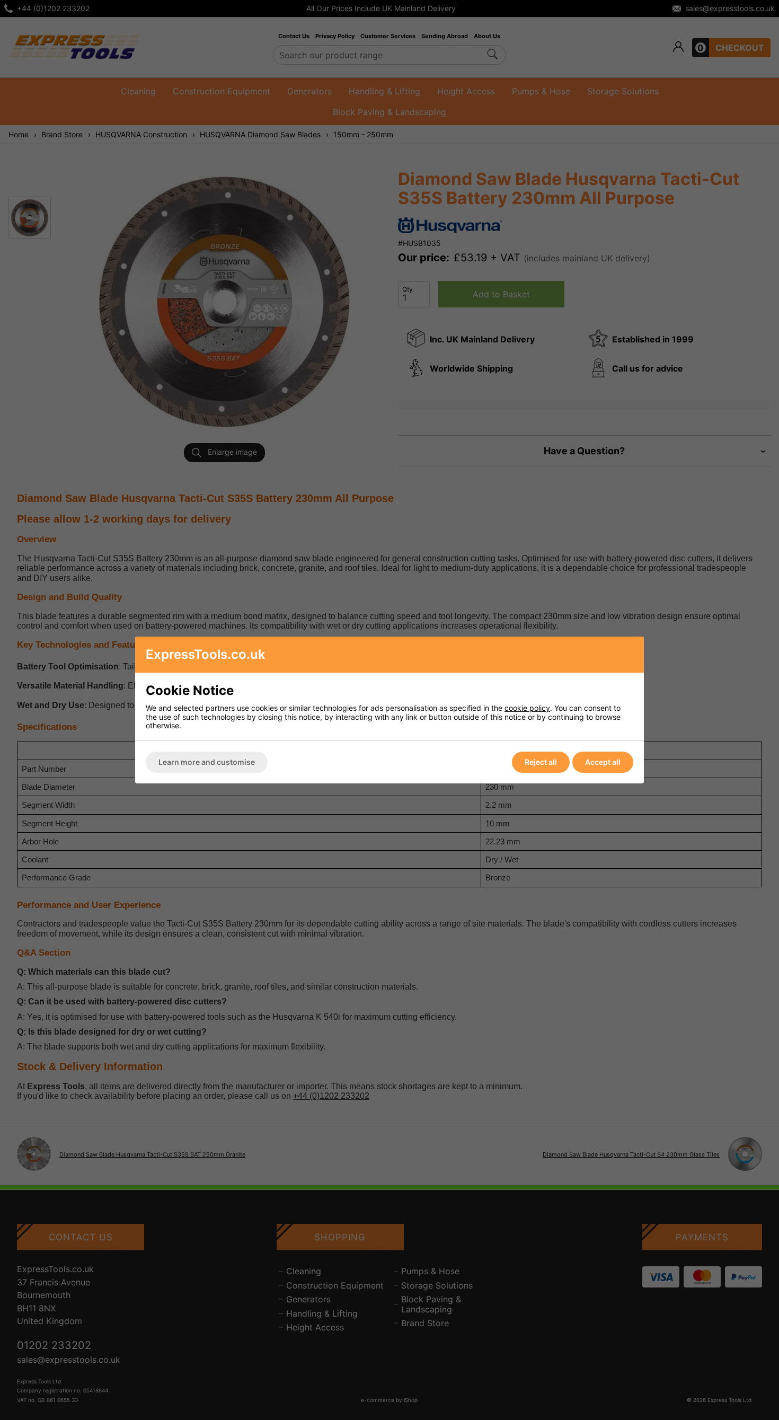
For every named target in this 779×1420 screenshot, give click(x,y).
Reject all (541, 761)
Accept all (603, 761)
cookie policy (527, 707)
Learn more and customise (206, 761)
